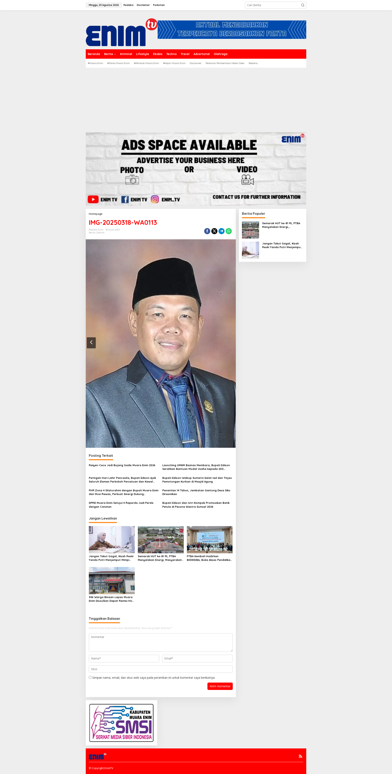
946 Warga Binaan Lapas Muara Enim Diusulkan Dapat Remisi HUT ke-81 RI (111, 599)
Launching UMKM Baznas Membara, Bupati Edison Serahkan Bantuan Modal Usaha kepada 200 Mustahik (196, 467)
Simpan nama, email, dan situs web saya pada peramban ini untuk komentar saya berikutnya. (153, 678)
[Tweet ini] (214, 231)
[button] (302, 5)
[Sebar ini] (207, 231)
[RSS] (300, 756)
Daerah (100, 232)
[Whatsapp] (229, 231)
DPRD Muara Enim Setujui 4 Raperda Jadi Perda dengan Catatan (121, 504)
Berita (92, 232)
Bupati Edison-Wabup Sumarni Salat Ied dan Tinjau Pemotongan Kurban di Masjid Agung (197, 479)
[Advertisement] (196, 98)
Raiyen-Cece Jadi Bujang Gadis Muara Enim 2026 (122, 465)
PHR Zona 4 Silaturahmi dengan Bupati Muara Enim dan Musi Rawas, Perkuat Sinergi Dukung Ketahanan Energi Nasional (123, 492)
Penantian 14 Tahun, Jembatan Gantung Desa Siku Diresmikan (196, 492)
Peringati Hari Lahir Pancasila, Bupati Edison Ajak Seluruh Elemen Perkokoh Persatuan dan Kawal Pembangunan (122, 479)
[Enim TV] (122, 29)
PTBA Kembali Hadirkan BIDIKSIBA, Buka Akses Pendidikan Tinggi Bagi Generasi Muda (209, 558)
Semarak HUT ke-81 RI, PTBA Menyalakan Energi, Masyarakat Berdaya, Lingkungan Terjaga (160, 558)
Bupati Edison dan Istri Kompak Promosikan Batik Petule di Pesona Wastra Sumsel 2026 (195, 504)
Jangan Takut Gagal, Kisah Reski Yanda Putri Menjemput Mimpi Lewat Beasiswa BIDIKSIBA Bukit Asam (111, 558)
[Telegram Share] (221, 231)
